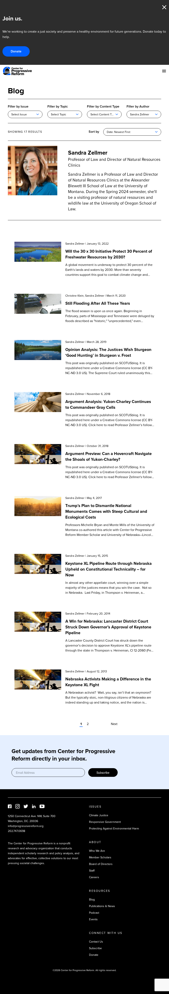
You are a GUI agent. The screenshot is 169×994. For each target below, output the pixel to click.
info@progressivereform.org (25, 826)
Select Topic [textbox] (58, 114)
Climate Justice (98, 815)
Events (93, 919)
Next (114, 724)
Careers (94, 877)
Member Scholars (100, 857)
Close (164, 7)
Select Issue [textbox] (19, 114)
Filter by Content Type (103, 106)
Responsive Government (105, 822)
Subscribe (102, 772)
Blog (92, 899)
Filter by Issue (18, 106)
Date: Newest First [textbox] (118, 132)
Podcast (94, 913)
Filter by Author (138, 106)
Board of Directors (101, 864)
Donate (16, 51)
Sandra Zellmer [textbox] (139, 114)
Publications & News (102, 906)
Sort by (94, 131)
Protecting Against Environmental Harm (114, 828)
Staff (92, 870)
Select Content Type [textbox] (103, 114)
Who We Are (97, 851)
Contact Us (96, 942)
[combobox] (25, 114)
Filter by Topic (57, 106)
